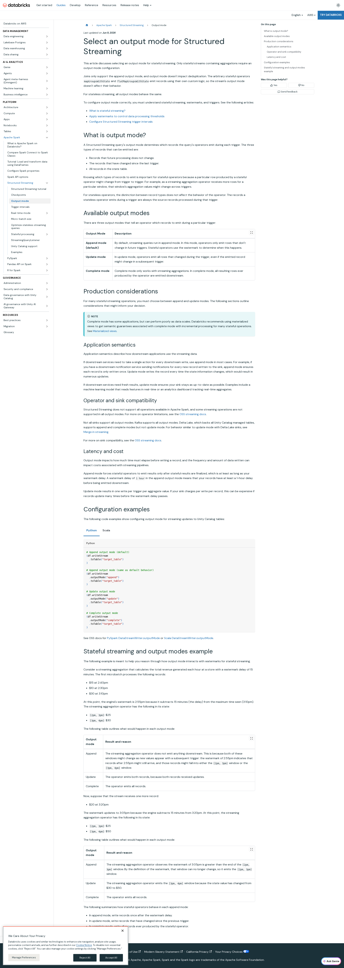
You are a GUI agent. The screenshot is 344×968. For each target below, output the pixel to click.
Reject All (85, 957)
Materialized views (105, 331)
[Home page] (86, 25)
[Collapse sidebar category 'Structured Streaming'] (47, 183)
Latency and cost (276, 57)
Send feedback (289, 91)
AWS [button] (310, 15)
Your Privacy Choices (229, 952)
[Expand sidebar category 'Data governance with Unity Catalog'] (47, 297)
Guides (61, 5)
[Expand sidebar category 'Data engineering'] (47, 36)
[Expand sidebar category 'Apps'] (47, 119)
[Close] (122, 931)
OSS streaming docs (193, 414)
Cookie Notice (84, 945)
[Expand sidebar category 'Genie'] (47, 67)
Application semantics (279, 46)
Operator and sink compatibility (284, 51)
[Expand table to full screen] (251, 232)
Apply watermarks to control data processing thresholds (126, 116)
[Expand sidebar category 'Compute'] (47, 113)
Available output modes (277, 36)
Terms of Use (129, 952)
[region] (65, 945)
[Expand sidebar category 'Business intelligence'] (47, 94)
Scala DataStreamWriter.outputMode (188, 638)
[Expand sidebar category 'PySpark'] (47, 258)
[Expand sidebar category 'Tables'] (47, 131)
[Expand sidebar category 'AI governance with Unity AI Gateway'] (47, 306)
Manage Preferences (24, 957)
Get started (44, 5)
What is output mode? (276, 31)
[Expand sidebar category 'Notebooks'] (47, 125)
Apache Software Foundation (244, 960)
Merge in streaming (95, 432)
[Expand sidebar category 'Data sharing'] (47, 54)
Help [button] (146, 5)
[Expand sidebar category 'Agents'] (47, 73)
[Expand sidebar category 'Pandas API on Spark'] (47, 264)
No (302, 85)
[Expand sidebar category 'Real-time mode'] (47, 213)
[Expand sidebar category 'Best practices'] (47, 320)
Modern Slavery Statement (162, 952)
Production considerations (278, 41)
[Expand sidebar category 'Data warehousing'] (47, 48)
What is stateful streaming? (107, 111)
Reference (91, 5)
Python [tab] (91, 530)
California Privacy (197, 952)
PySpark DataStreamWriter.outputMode (133, 638)
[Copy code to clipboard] (251, 552)
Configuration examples (277, 62)
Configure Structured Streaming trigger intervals (121, 122)
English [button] (296, 15)
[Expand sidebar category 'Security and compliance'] (47, 289)
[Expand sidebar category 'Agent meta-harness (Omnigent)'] (47, 81)
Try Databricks (331, 15)
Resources (109, 5)
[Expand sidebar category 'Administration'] (47, 283)
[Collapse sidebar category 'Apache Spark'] (47, 137)
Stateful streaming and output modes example (284, 69)
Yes (275, 85)
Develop (75, 5)
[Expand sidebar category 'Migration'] (47, 326)
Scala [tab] (106, 530)
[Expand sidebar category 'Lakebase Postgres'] (47, 42)
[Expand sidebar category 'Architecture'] (47, 107)
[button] (30, 234)
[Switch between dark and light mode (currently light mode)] (338, 5)
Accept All (111, 957)
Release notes (130, 5)
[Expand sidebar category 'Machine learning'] (47, 88)
